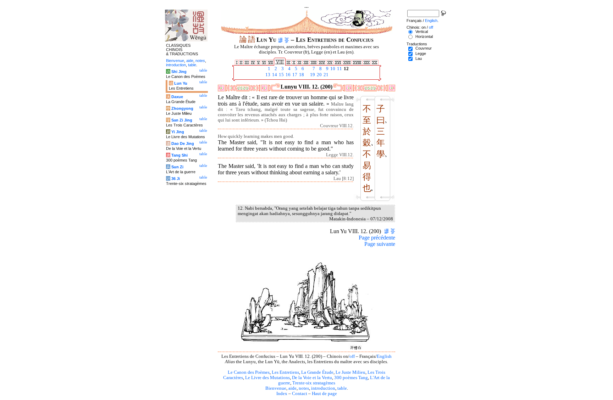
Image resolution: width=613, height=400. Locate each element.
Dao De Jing (182, 143)
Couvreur (423, 48)
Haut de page (324, 393)
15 (281, 74)
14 (274, 74)
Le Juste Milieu (350, 372)
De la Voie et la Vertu (312, 377)
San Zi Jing (181, 120)
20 (319, 74)
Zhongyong (182, 108)
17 (294, 74)
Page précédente (377, 238)
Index (281, 393)
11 (339, 68)
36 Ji (175, 178)
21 (325, 74)
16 (288, 74)
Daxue (177, 97)
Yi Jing (177, 132)
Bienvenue (275, 388)
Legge (420, 53)
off (352, 356)
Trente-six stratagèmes (313, 383)
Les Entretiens (285, 372)
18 (301, 74)
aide (292, 388)
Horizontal (424, 36)
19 (312, 74)
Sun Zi (177, 167)
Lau (418, 58)
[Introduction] (280, 39)
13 (267, 74)
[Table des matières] (287, 39)
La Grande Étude (317, 372)
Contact (299, 393)
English (384, 356)
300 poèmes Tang (351, 377)
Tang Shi (179, 155)
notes (304, 388)
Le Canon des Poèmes (249, 372)
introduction (323, 388)
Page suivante (379, 244)
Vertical (421, 31)
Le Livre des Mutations (267, 377)
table (342, 388)
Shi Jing (179, 71)
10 (332, 68)
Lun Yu (180, 83)
